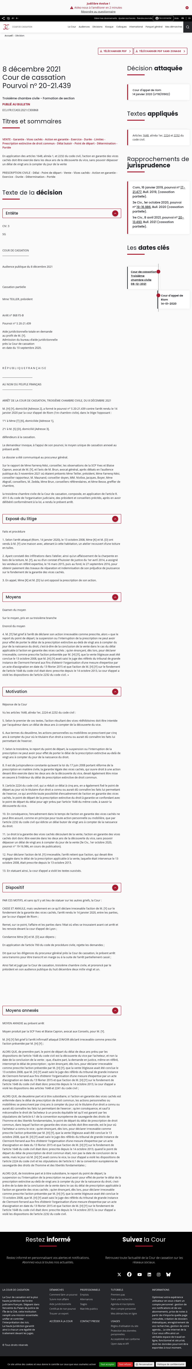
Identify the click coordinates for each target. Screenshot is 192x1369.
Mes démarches (173, 26)
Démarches (57, 1289)
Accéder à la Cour (61, 1321)
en (189, 18)
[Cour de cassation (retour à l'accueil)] (17, 27)
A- (17, 18)
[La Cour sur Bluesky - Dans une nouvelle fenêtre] (168, 1274)
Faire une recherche (121, 1299)
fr (183, 18)
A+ (13, 18)
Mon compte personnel (123, 1308)
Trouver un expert (59, 1313)
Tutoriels (117, 1289)
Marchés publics (89, 1308)
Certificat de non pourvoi (63, 1308)
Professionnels (90, 1289)
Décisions (97, 26)
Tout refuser (125, 1364)
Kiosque (109, 26)
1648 (146, 135)
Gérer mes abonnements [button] (105, 18)
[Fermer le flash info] (187, 8)
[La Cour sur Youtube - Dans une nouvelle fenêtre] (139, 1274)
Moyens (13, 597)
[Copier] (8, 18)
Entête (12, 213)
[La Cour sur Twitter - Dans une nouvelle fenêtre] (119, 1274)
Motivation (16, 691)
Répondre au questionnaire (98, 11)
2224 (167, 135)
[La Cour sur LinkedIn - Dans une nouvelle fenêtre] (149, 1274)
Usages (115, 1321)
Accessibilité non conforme (125, 1339)
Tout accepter (107, 1364)
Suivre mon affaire (59, 1299)
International (136, 26)
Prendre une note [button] (144, 18)
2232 (177, 135)
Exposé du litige (21, 518)
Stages (83, 1304)
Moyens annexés (22, 1010)
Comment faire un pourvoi (63, 1294)
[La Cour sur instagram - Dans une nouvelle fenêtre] (158, 1274)
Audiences (84, 26)
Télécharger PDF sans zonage (160, 51)
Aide (176, 18)
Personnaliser (146, 1364)
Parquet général (154, 26)
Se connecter (165, 18)
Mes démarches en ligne (124, 1313)
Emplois (84, 1294)
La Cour (72, 26)
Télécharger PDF (115, 51)
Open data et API (120, 1343)
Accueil (9, 35)
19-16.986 (143, 207)
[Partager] (3, 18)
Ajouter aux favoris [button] (126, 18)
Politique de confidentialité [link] (170, 1364)
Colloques (121, 26)
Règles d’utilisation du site (124, 1326)
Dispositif (15, 887)
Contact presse (90, 1321)
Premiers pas (118, 1294)
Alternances (86, 1299)
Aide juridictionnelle (60, 1304)
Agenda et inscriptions (123, 1304)
